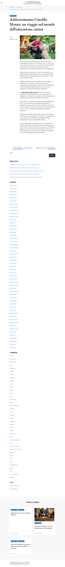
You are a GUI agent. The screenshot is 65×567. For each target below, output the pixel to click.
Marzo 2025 (13, 235)
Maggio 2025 (13, 229)
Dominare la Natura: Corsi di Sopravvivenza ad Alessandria (43, 527)
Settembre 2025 (14, 216)
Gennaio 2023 (13, 316)
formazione (13, 15)
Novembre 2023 (14, 285)
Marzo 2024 (13, 272)
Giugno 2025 (13, 226)
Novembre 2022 (14, 322)
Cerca (11, 152)
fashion (11, 390)
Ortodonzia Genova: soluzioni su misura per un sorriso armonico (27, 171)
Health (11, 402)
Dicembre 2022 (14, 319)
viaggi (11, 468)
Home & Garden (14, 405)
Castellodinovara (32, 1)
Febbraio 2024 (14, 276)
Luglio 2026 (13, 188)
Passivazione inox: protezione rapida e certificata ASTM (24, 174)
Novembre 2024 (14, 247)
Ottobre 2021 (13, 347)
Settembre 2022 (14, 329)
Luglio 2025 (13, 223)
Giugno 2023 (13, 300)
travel (11, 462)
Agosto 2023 (13, 294)
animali (12, 356)
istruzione (12, 409)
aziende (12, 371)
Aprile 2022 (13, 344)
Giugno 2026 (13, 191)
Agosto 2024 (13, 257)
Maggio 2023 (13, 304)
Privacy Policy (13, 488)
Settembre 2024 (14, 254)
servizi (11, 443)
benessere (12, 377)
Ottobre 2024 (13, 251)
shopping (12, 452)
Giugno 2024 (13, 263)
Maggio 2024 (13, 266)
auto (11, 365)
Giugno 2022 (13, 338)
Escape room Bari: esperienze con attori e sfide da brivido (25, 164)
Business (12, 380)
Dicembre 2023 (14, 282)
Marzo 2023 (13, 310)
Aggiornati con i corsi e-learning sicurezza (20, 514)
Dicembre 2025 (14, 210)
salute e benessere (14, 440)
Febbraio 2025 (14, 238)
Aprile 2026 (13, 198)
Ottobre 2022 (13, 325)
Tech (11, 458)
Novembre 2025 (14, 213)
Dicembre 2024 (14, 244)
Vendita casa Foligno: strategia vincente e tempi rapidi (24, 167)
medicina (12, 424)
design (11, 387)
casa (11, 384)
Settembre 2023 (14, 291)
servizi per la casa (14, 446)
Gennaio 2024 (13, 279)
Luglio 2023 (13, 297)
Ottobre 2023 (13, 288)
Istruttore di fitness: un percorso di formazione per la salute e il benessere (20, 546)
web (11, 471)
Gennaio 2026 (13, 207)
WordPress (21, 564)
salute (11, 437)
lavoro (11, 412)
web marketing (14, 474)
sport (11, 455)
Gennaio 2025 (13, 241)
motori (11, 427)
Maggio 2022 (13, 341)
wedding (12, 477)
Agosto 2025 (13, 219)
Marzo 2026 (13, 201)
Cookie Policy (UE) (14, 485)
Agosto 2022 (13, 332)
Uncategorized (13, 465)
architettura (13, 359)
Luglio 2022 (13, 335)
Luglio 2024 (13, 260)
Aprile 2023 (13, 307)
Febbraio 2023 (14, 313)
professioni (12, 433)
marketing (12, 421)
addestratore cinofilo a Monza (29, 92)
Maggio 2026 (13, 194)
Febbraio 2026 (14, 204)
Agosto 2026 (13, 185)
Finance (12, 393)
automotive (13, 368)
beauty (11, 374)
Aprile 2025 (13, 232)
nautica (12, 430)
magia (11, 418)
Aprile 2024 (13, 269)
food (11, 396)
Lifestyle (12, 415)
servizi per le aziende (15, 449)
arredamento (13, 362)
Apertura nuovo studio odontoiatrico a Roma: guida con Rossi (26, 177)
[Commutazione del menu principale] (1, 2)
